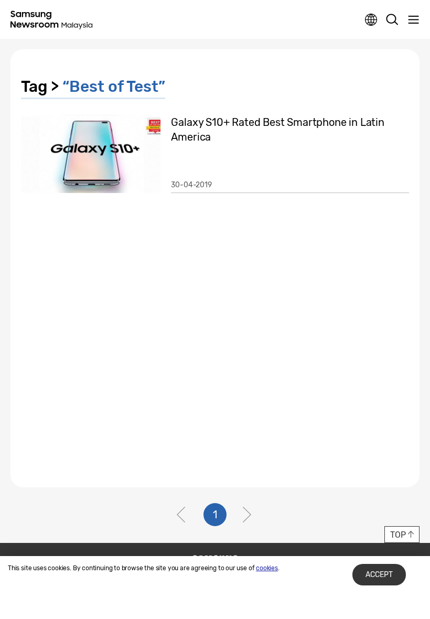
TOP (397, 535)
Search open (392, 19)
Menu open (413, 19)
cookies (267, 568)
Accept (379, 574)
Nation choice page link (371, 19)
